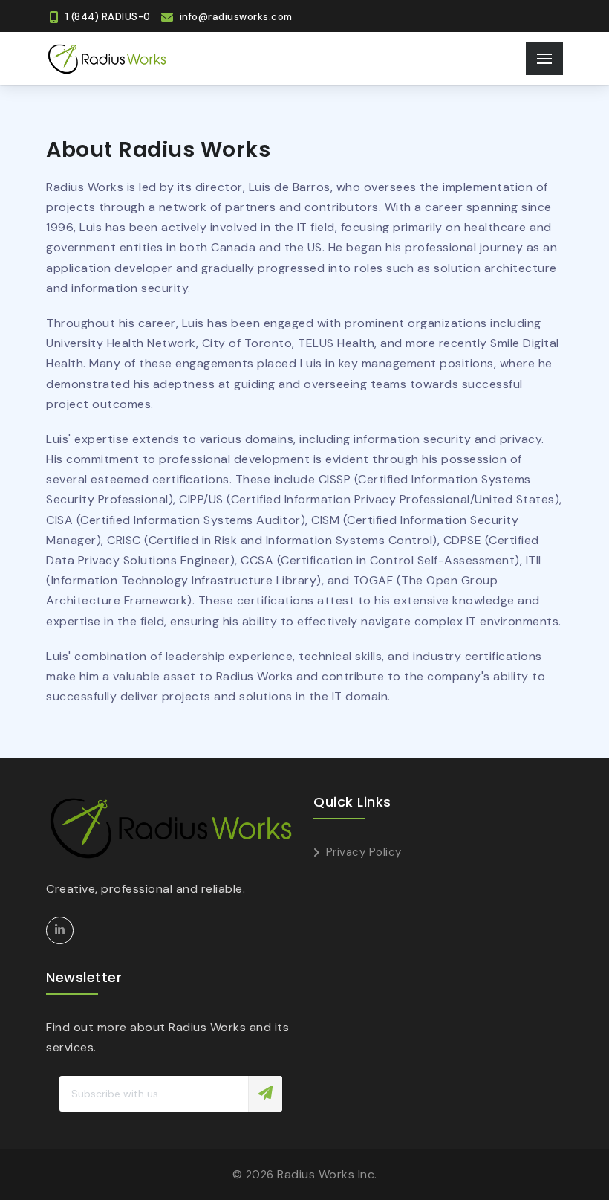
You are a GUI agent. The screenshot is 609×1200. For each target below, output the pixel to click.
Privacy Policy (364, 852)
